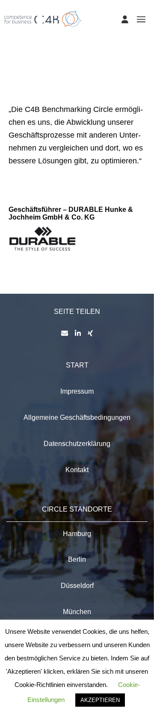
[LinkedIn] (77, 333)
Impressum (77, 391)
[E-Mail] (65, 333)
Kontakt (77, 469)
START (77, 365)
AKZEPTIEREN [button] (100, 700)
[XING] (90, 333)
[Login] (125, 19)
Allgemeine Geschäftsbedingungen (77, 417)
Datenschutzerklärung (77, 443)
